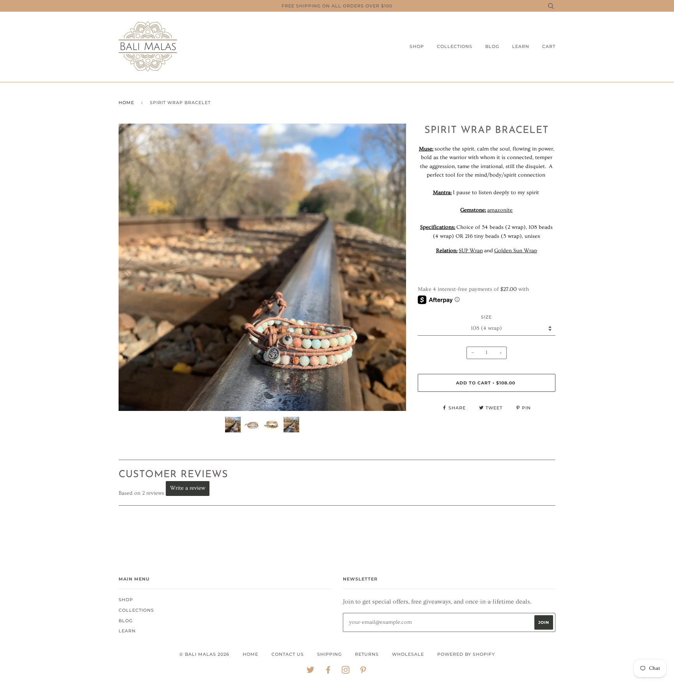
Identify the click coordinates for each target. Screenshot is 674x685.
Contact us (287, 654)
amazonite (500, 210)
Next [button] (392, 267)
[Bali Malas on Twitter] (311, 671)
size (486, 317)
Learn (520, 46)
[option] (262, 267)
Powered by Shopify (466, 654)
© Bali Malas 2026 (204, 654)
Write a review (187, 488)
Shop (417, 46)
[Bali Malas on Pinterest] (363, 671)
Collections (454, 46)
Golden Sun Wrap (515, 251)
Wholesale (408, 654)
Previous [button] (132, 267)
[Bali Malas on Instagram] (346, 671)
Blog (492, 46)
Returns (367, 654)
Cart (548, 46)
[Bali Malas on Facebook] (328, 671)
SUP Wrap (471, 251)
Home (126, 102)
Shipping (329, 654)
